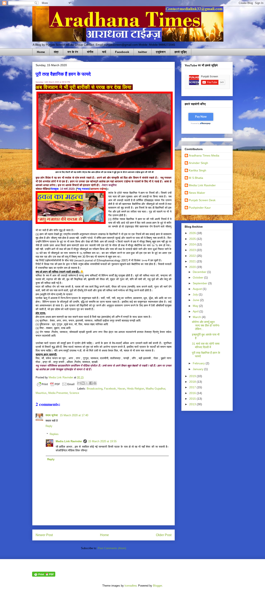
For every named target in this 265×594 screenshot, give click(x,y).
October (198, 277)
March (197, 317)
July (196, 294)
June (196, 300)
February (199, 363)
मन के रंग (72, 52)
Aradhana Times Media (204, 155)
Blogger (157, 585)
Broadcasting (94, 388)
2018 (193, 381)
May (196, 305)
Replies (54, 434)
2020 (193, 267)
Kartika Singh (197, 170)
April (196, 311)
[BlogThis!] (83, 383)
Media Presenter (58, 392)
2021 (193, 261)
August (198, 288)
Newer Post (44, 535)
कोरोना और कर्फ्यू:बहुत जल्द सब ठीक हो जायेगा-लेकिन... (206, 325)
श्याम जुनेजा (52, 415)
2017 (193, 387)
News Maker (197, 192)
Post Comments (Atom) (112, 548)
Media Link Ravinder (69, 441)
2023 (193, 250)
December (200, 272)
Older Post (163, 535)
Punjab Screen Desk (202, 200)
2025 (193, 238)
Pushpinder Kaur (200, 207)
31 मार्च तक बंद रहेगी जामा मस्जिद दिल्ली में (205, 345)
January (198, 369)
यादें (104, 52)
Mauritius (41, 392)
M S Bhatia (196, 177)
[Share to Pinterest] (95, 383)
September (200, 283)
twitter (142, 52)
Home (41, 52)
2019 (193, 376)
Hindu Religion (135, 388)
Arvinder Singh (198, 163)
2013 (193, 404)
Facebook (122, 52)
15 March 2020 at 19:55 (102, 441)
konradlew (130, 585)
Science (74, 392)
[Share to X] (87, 383)
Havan (121, 388)
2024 (193, 244)
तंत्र (56, 52)
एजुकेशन (161, 52)
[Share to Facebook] (91, 383)
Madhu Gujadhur (155, 388)
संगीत (90, 52)
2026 (193, 233)
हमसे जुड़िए (181, 52)
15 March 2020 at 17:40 (74, 415)
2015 (193, 398)
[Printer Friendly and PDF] (56, 385)
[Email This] (79, 383)
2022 (193, 255)
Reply (49, 426)
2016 (193, 393)
